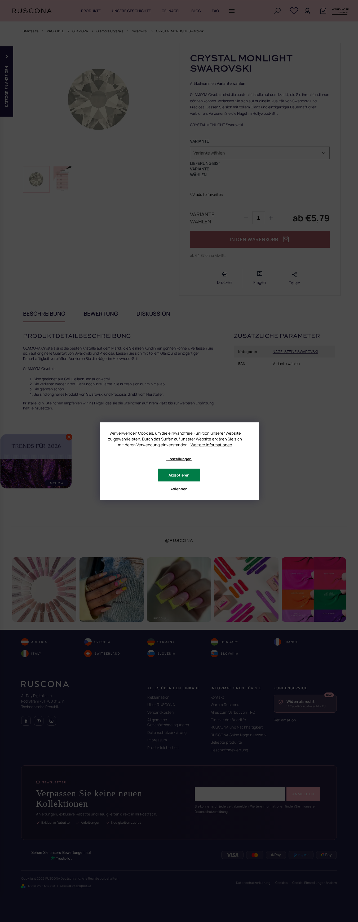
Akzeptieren (179, 474)
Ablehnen (179, 488)
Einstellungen (179, 458)
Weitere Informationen (211, 444)
